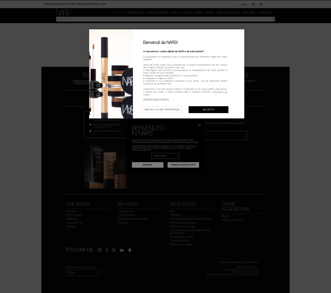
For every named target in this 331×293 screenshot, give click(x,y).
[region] (166, 74)
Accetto (208, 109)
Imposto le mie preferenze (162, 109)
